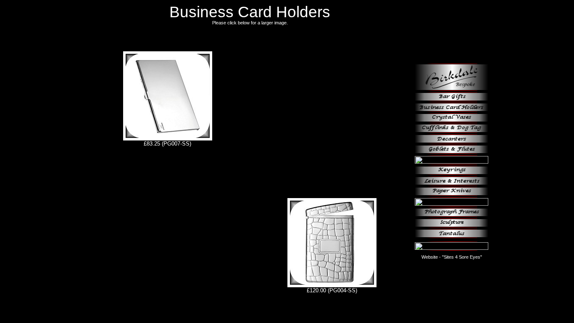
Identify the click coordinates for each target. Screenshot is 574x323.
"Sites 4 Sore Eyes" (462, 256)
